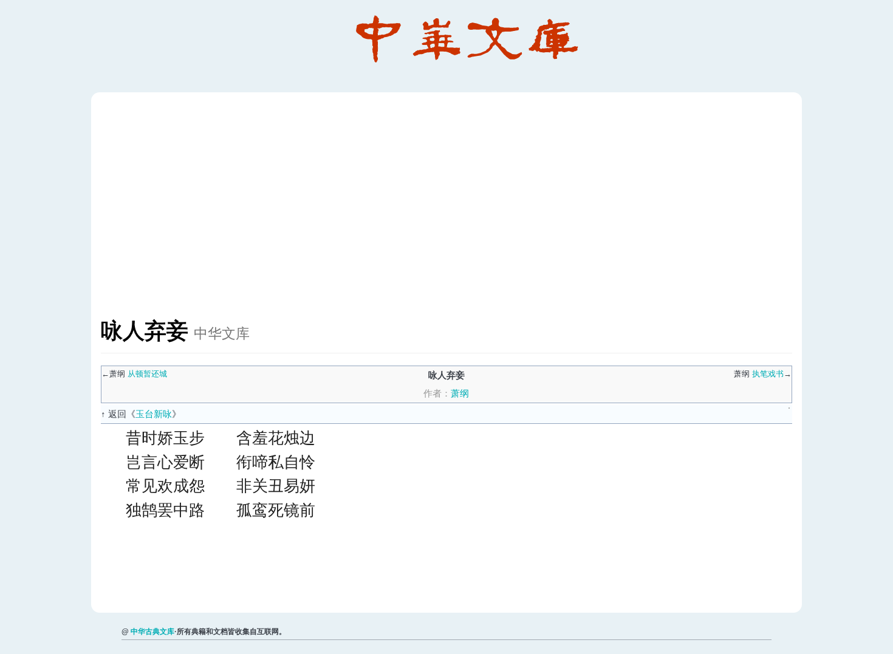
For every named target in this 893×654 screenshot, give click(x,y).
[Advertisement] (465, 211)
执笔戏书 (768, 373)
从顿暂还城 (147, 373)
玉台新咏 (153, 414)
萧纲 (460, 393)
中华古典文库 (152, 631)
